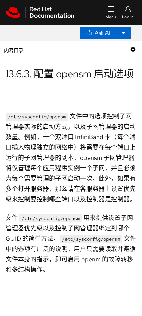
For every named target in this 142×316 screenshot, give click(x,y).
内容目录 (13, 50)
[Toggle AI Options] (123, 33)
